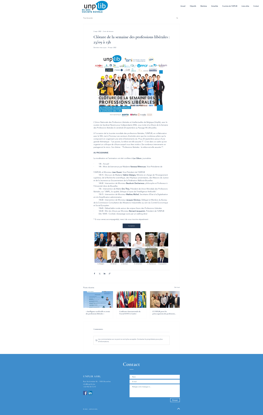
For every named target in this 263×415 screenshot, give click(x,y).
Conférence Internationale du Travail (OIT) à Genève (129, 312)
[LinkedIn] (90, 393)
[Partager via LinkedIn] (105, 274)
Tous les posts (88, 18)
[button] (203, 6)
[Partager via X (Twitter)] (99, 274)
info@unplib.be (89, 384)
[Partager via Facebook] (94, 274)
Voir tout (177, 287)
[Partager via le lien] (110, 274)
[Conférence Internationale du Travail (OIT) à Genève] (131, 299)
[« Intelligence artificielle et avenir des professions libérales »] (98, 299)
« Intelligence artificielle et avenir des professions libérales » (98, 312)
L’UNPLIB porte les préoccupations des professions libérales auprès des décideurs (163, 312)
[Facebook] (85, 393)
